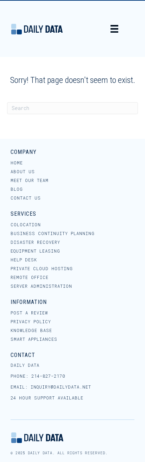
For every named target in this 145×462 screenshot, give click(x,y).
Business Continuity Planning (53, 233)
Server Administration (41, 286)
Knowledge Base (31, 330)
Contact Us (26, 198)
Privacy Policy (31, 321)
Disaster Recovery (35, 242)
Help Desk (24, 260)
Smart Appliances (34, 339)
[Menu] (114, 29)
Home (17, 163)
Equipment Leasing (35, 251)
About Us (23, 171)
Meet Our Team (30, 180)
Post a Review (29, 313)
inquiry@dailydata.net (61, 387)
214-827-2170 (48, 376)
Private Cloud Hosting (42, 268)
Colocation (26, 224)
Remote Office (30, 277)
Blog (17, 189)
